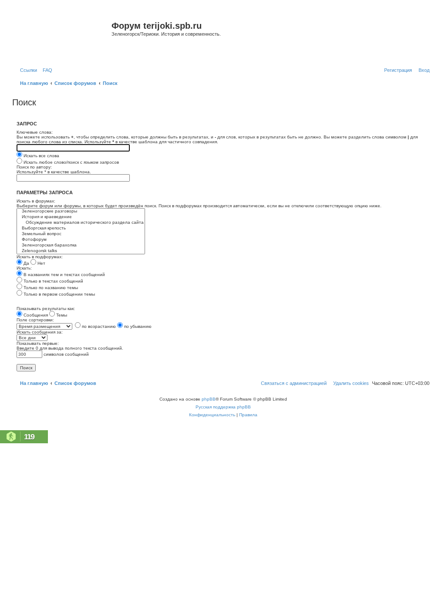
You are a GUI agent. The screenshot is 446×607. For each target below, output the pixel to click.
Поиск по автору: (34, 167)
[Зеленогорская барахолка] (81, 245)
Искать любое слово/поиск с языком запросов (70, 162)
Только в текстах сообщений (52, 281)
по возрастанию (98, 326)
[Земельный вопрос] (81, 234)
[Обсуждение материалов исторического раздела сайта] (81, 223)
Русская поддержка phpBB (223, 407)
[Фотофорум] (81, 240)
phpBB (209, 399)
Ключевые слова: (35, 132)
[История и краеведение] (81, 217)
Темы (61, 315)
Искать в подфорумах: (40, 256)
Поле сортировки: (35, 319)
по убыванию (137, 326)
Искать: (24, 268)
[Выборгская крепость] (81, 228)
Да (25, 263)
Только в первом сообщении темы (58, 294)
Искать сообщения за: (40, 332)
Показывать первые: (38, 343)
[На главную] (63, 36)
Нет (40, 263)
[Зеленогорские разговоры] (81, 211)
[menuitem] (45, 70)
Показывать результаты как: (46, 308)
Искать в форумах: (36, 201)
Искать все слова (40, 155)
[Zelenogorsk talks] (81, 251)
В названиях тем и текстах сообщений (63, 274)
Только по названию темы (50, 287)
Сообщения (35, 315)
